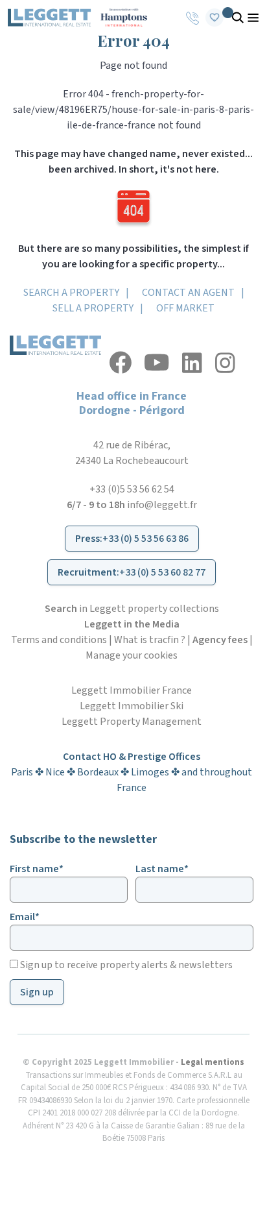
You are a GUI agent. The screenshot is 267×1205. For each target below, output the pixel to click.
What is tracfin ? (149, 640)
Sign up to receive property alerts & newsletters (125, 964)
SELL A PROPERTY (93, 308)
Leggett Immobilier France (131, 690)
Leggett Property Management (132, 721)
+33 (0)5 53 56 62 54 (131, 489)
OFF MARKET (185, 308)
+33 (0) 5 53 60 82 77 (162, 572)
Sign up (37, 992)
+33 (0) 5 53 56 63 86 (145, 538)
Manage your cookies (132, 655)
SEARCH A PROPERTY (71, 293)
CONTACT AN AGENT (188, 293)
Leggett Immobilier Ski (131, 706)
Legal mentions (212, 1062)
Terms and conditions (59, 640)
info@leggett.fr (162, 505)
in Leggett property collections (132, 609)
